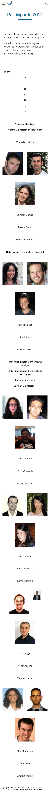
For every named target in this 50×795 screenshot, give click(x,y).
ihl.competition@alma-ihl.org (18, 53)
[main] (25, 16)
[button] (3, 4)
